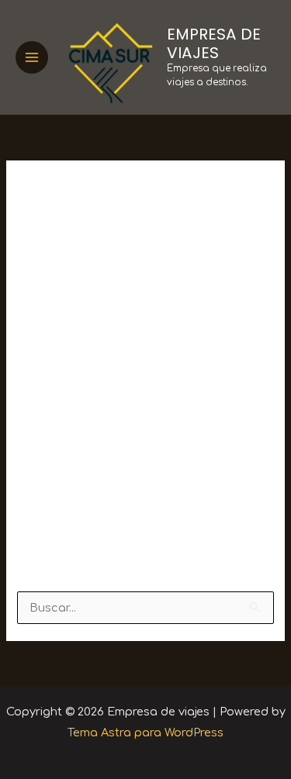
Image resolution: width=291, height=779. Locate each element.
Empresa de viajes (214, 43)
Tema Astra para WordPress (145, 732)
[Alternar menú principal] (32, 57)
